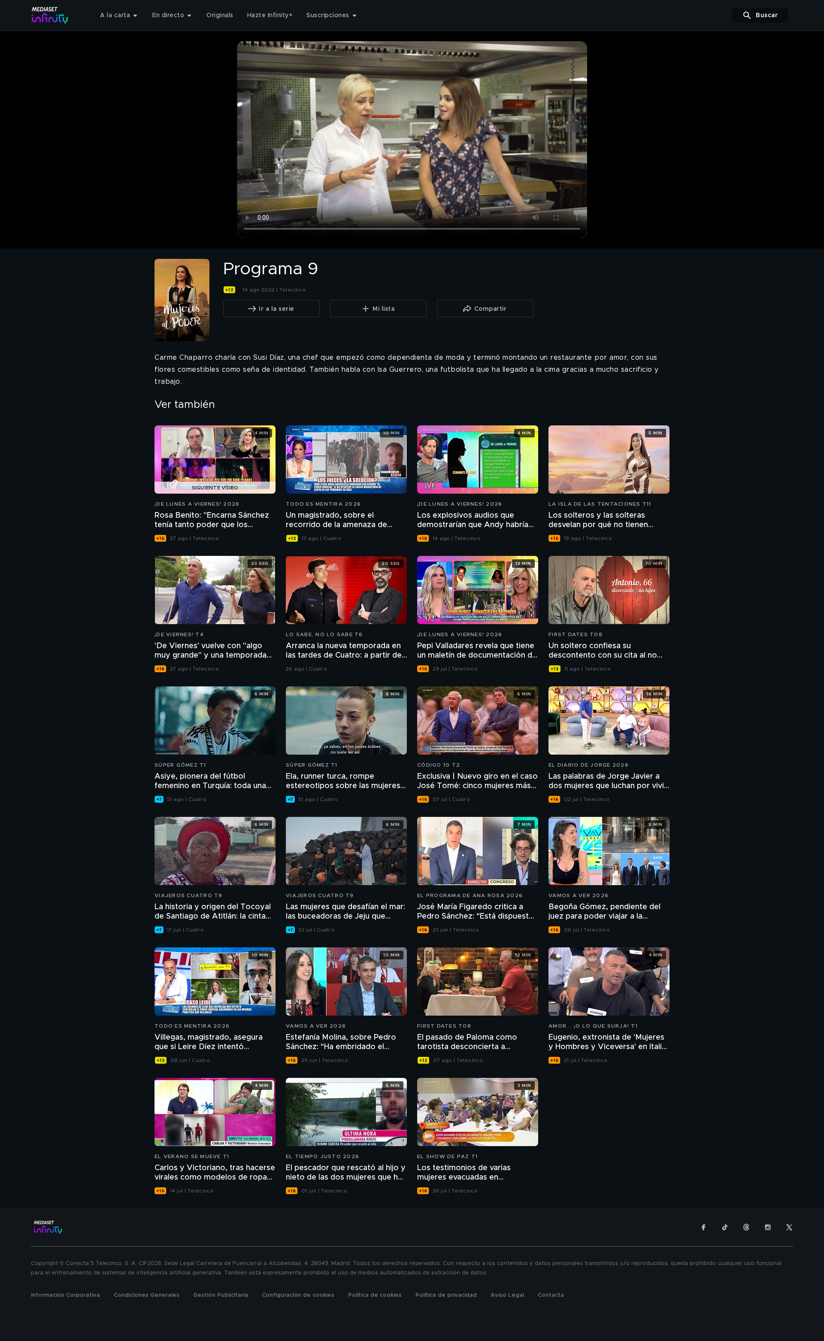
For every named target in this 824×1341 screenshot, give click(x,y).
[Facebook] (703, 1227)
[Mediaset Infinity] (50, 15)
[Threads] (746, 1227)
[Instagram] (768, 1227)
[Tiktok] (725, 1227)
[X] (789, 1227)
